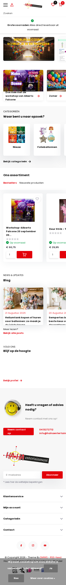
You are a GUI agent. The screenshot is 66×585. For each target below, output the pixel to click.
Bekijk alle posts (13, 333)
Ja (50, 568)
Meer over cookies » (42, 578)
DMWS (44, 557)
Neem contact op (17, 431)
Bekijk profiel (11, 380)
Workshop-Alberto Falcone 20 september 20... (21, 231)
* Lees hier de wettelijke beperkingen (23, 482)
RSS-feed (55, 557)
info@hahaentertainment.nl (51, 433)
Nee (16, 578)
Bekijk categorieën (15, 161)
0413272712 (46, 429)
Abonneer (52, 475)
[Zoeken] (61, 13)
